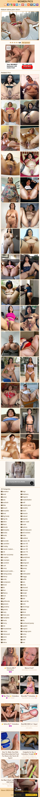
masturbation (27, 500)
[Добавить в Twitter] (34, 4)
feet (4, 590)
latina (5, 642)
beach (5, 508)
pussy (24, 568)
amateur (6, 491)
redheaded (26, 574)
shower (25, 590)
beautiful (6, 511)
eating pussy (7, 574)
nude (24, 524)
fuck (4, 596)
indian (5, 631)
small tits (25, 601)
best (4, 513)
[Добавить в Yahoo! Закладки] (37, 4)
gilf (4, 598)
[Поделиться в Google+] (14, 4)
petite (24, 560)
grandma (6, 607)
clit (4, 552)
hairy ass (6, 615)
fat (4, 587)
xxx (23, 642)
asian (5, 497)
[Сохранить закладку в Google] (11, 4)
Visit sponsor (26, 42)
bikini (5, 522)
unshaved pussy (28, 623)
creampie (6, 560)
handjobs (6, 618)
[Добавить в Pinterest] (23, 4)
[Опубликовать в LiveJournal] (20, 4)
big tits (5, 519)
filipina (5, 593)
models (25, 508)
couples (5, 557)
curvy (5, 568)
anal (4, 494)
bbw (4, 505)
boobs (5, 532)
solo (24, 604)
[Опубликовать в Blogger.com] (5, 4)
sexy (24, 585)
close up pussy (8, 554)
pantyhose (26, 557)
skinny (24, 596)
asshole (5, 502)
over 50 (25, 546)
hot (4, 626)
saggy (24, 576)
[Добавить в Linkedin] (17, 4)
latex (4, 639)
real (23, 571)
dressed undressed (9, 571)
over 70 (25, 552)
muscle (25, 513)
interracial (6, 634)
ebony (5, 576)
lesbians (25, 494)
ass (4, 500)
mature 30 (26, 541)
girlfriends (6, 601)
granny (5, 609)
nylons (24, 527)
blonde (5, 527)
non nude (25, 522)
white (24, 637)
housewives (7, 628)
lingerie (25, 497)
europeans (6, 582)
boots (5, 535)
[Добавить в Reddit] (25, 4)
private (24, 565)
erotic (5, 579)
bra (4, 538)
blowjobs (6, 530)
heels (5, 620)
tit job (24, 618)
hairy (4, 612)
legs (24, 491)
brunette (6, 541)
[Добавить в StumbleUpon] (28, 4)
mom (24, 511)
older (24, 535)
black (5, 524)
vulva (24, 634)
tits (23, 620)
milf (23, 502)
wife (23, 639)
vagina (24, 628)
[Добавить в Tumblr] (31, 4)
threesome (26, 615)
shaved (25, 587)
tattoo (24, 609)
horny (5, 623)
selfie (24, 579)
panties (25, 554)
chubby (5, 546)
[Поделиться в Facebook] (8, 4)
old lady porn (27, 530)
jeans (5, 637)
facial (5, 585)
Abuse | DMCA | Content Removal (11, 790)
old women (26, 532)
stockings (25, 607)
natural (24, 516)
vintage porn (26, 631)
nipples (25, 519)
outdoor (25, 538)
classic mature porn (9, 549)
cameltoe (6, 543)
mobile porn (26, 505)
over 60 (25, 549)
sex (23, 582)
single (24, 593)
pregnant (25, 563)
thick (24, 612)
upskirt (24, 626)
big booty (6, 516)
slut (23, 598)
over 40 (25, 543)
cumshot (6, 563)
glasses (5, 604)
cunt (4, 565)
